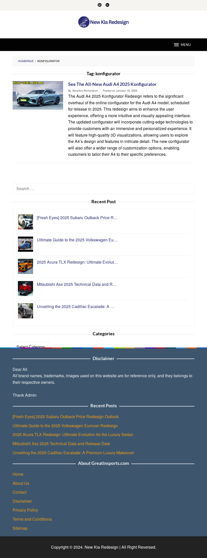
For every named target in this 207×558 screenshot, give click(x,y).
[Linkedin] (107, 5)
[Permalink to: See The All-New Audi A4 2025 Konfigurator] (38, 95)
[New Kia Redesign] (103, 21)
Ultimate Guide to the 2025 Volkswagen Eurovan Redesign (65, 425)
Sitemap (20, 528)
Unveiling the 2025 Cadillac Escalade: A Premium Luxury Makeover (73, 452)
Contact (20, 492)
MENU (186, 45)
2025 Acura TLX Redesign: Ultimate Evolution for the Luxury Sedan (73, 434)
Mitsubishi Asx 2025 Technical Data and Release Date (61, 443)
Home (18, 474)
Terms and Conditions (32, 519)
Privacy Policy (25, 510)
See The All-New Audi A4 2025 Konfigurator (112, 84)
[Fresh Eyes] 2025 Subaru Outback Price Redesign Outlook (66, 416)
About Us (21, 483)
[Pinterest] (100, 5)
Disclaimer (22, 501)
